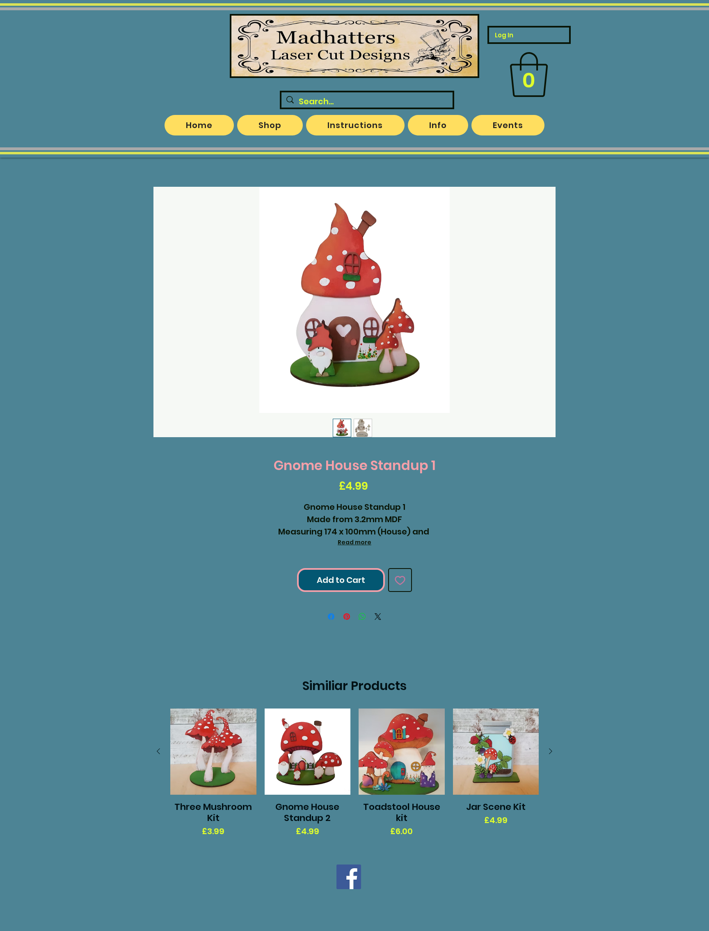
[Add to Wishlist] (400, 580)
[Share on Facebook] (331, 616)
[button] (529, 74)
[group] (354, 773)
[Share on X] (378, 616)
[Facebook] (348, 876)
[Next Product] (551, 751)
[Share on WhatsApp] (362, 616)
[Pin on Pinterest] (347, 616)
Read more (354, 542)
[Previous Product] (158, 751)
